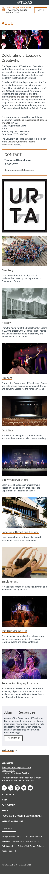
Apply (4, 800)
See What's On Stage (15, 479)
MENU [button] (41, 10)
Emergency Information (12, 841)
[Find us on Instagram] (17, 787)
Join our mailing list (12, 821)
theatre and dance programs (23, 97)
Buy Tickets (8, 794)
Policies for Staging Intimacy (20, 683)
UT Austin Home (32, 837)
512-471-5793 (8, 770)
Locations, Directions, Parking (20, 532)
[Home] (18, 10)
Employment (10, 581)
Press (5, 811)
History (6, 322)
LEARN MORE (13, 738)
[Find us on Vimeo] (23, 787)
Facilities (7, 430)
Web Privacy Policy (33, 846)
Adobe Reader (8, 851)
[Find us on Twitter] (10, 787)
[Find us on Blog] (30, 787)
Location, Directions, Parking (15, 773)
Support (7, 378)
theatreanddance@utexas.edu (19, 170)
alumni (17, 99)
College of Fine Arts (10, 837)
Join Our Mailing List (14, 631)
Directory (7, 270)
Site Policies (30, 841)
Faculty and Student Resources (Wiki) (22, 816)
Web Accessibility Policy (12, 846)
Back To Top (8, 750)
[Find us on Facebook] (4, 787)
